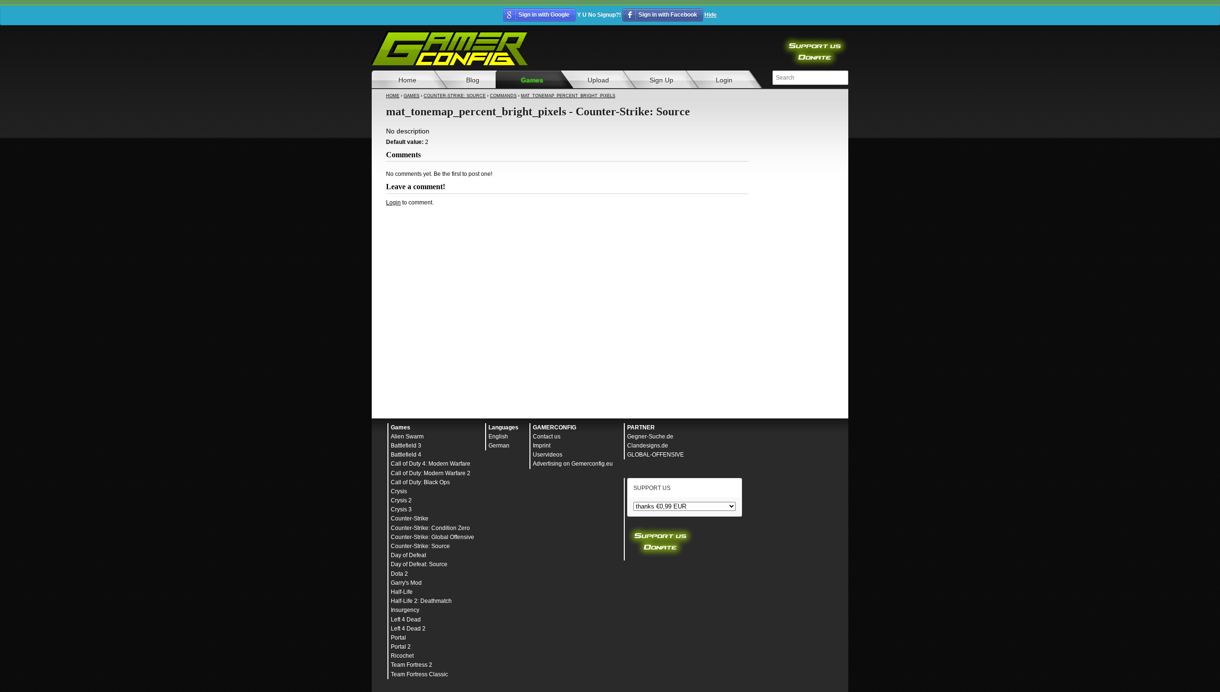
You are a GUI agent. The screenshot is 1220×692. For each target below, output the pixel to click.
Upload (598, 80)
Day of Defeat (408, 555)
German (498, 445)
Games (532, 80)
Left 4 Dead (406, 619)
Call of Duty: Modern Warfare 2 (430, 473)
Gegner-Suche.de (650, 436)
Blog (472, 80)
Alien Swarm (407, 436)
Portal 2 (401, 646)
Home (407, 80)
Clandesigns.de (647, 445)
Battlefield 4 (406, 454)
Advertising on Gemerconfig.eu (573, 463)
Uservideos (547, 454)
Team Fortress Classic (419, 674)
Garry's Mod (406, 583)
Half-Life (402, 592)
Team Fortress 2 (411, 664)
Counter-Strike (409, 518)
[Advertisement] (567, 232)
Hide (710, 14)
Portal (398, 637)
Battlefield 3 (406, 445)
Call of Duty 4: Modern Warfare (430, 463)
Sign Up (661, 80)
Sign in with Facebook (668, 14)
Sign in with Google (543, 14)
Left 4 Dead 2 (408, 628)
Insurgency (405, 610)
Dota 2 (399, 573)
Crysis (399, 491)
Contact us (546, 436)
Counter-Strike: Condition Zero (430, 528)
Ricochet (402, 655)
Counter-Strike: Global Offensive (432, 537)
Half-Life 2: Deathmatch (421, 601)
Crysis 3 (401, 509)
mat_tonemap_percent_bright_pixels (568, 95)
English (498, 436)
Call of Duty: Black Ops (420, 482)
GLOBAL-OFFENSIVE (655, 454)
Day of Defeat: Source (419, 564)
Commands (503, 95)
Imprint (541, 445)
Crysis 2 (401, 500)
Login (724, 80)
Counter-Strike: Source (455, 95)
